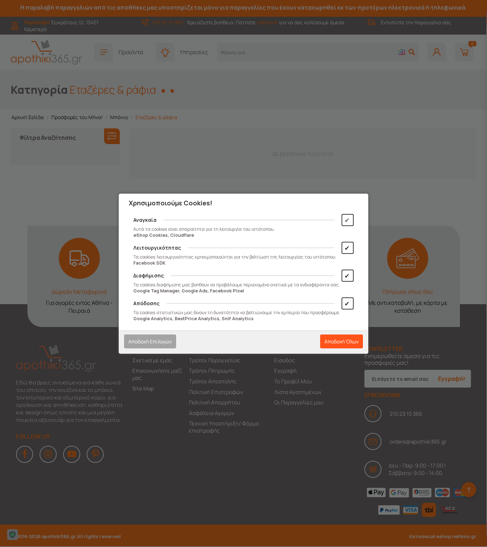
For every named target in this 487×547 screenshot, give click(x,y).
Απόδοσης (146, 303)
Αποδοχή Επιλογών (150, 341)
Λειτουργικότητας (157, 247)
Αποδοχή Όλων (341, 341)
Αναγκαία (145, 219)
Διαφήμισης (148, 275)
